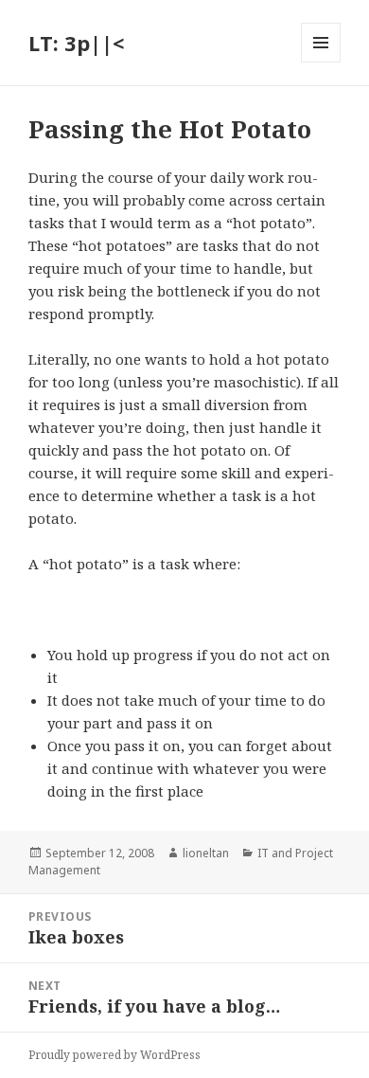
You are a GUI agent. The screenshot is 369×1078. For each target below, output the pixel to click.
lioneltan (206, 853)
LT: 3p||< (76, 42)
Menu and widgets (321, 62)
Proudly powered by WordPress (114, 1055)
